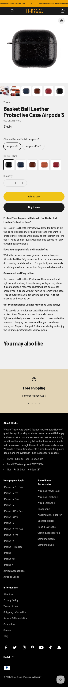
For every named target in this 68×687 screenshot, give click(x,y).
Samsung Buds (45, 544)
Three (6, 102)
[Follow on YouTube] (41, 647)
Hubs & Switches (46, 526)
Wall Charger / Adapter (49, 514)
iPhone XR (9, 558)
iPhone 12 (8, 540)
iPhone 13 (8, 522)
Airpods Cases (11, 576)
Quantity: (8, 175)
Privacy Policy (10, 600)
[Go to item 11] (60, 91)
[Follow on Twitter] (14, 647)
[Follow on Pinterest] (32, 647)
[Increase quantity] (22, 183)
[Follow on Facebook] (5, 647)
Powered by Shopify (32, 677)
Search (7, 630)
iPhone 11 (8, 552)
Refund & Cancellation (15, 618)
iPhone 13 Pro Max (13, 511)
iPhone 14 (8, 504)
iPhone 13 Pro (10, 516)
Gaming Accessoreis (48, 532)
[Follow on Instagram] (23, 647)
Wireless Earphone (47, 496)
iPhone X (8, 564)
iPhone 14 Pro (10, 492)
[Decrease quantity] (8, 183)
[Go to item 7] (15, 91)
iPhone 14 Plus (11, 499)
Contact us (9, 624)
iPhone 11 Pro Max (12, 546)
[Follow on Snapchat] (59, 647)
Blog (5, 636)
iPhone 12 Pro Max (13, 528)
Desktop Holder (45, 520)
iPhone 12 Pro (10, 534)
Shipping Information (15, 612)
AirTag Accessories (14, 570)
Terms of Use (10, 606)
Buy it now (34, 207)
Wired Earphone (46, 502)
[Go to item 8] (26, 91)
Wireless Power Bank (48, 490)
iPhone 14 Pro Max (13, 487)
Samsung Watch (46, 538)
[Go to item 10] (48, 91)
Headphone (43, 508)
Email (10, 464)
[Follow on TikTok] (50, 647)
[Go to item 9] (37, 91)
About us (8, 594)
